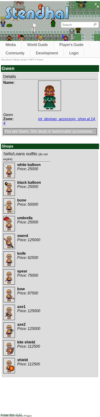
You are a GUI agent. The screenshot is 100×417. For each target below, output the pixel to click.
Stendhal (6, 59)
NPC (32, 59)
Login (74, 53)
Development (47, 53)
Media (11, 45)
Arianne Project (23, 415)
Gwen (40, 59)
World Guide (37, 45)
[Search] (95, 25)
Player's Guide (71, 45)
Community (15, 53)
